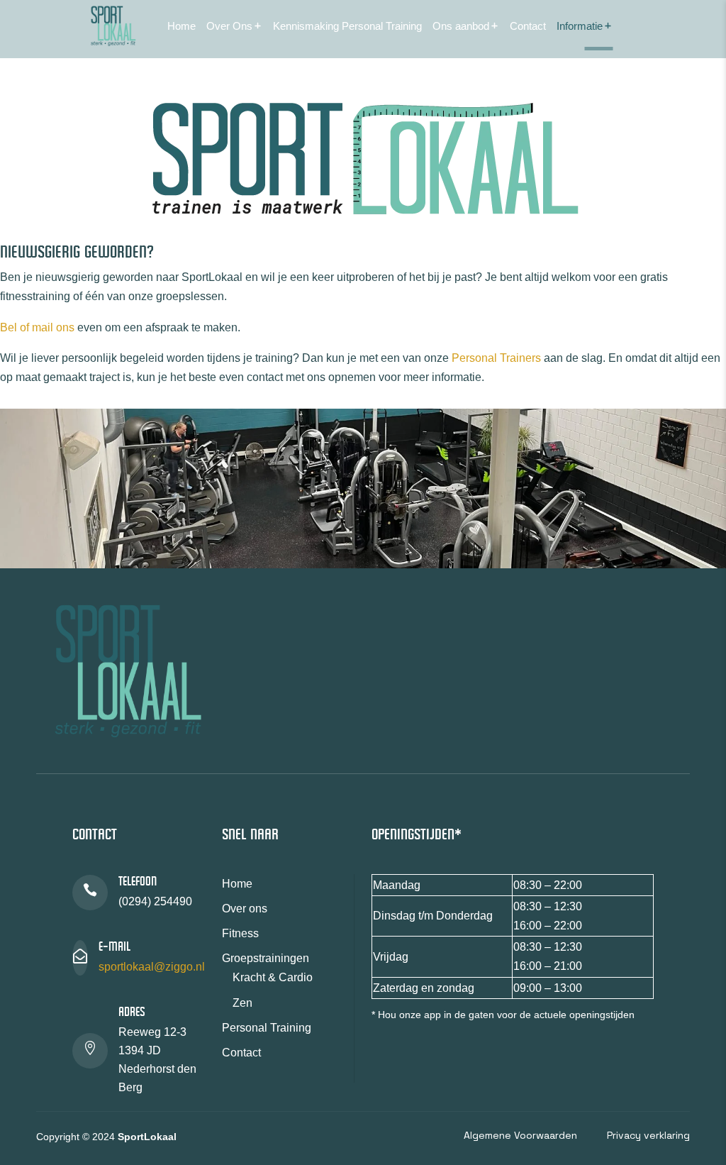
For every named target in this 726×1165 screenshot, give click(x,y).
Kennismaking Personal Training (347, 26)
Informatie (580, 26)
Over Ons (229, 26)
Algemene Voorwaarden (520, 1135)
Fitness (240, 933)
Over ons (244, 908)
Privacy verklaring (648, 1135)
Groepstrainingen (265, 958)
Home (181, 26)
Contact (528, 26)
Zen (242, 1003)
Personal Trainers (496, 358)
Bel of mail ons (37, 327)
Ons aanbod (460, 26)
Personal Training (266, 1028)
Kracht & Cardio (273, 977)
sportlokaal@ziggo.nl (152, 967)
